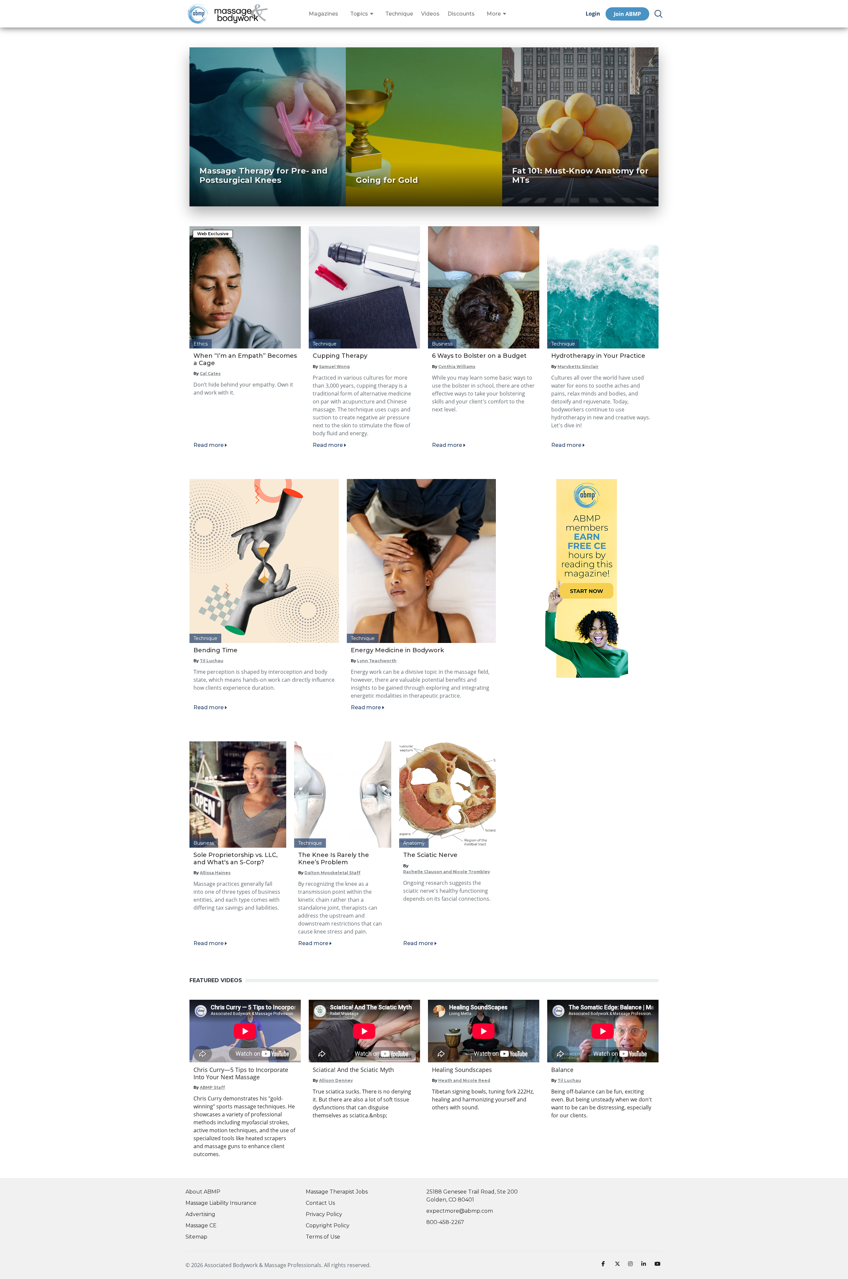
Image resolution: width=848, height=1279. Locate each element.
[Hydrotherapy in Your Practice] (603, 287)
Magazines (323, 14)
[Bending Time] (264, 561)
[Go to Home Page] (241, 14)
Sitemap (196, 1237)
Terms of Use (323, 1237)
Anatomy (414, 843)
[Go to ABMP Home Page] (197, 13)
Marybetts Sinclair (578, 366)
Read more (208, 445)
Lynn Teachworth (377, 660)
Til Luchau (211, 660)
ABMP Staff (212, 1087)
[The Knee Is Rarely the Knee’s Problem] (342, 794)
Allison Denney (336, 1080)
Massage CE (201, 1225)
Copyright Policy (327, 1225)
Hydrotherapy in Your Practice (598, 355)
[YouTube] (658, 1265)
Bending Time (215, 650)
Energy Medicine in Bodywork (397, 650)
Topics (359, 14)
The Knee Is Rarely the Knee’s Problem (333, 858)
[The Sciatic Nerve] (447, 794)
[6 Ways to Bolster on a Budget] (483, 287)
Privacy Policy (324, 1214)
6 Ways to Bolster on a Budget (479, 355)
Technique (399, 14)
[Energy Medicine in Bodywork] (421, 561)
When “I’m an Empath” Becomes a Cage (245, 359)
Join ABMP (627, 14)
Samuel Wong (334, 366)
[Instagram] (632, 1265)
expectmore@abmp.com (459, 1211)
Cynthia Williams (456, 366)
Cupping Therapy (340, 355)
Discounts (461, 14)
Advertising (200, 1214)
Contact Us (320, 1203)
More (494, 14)
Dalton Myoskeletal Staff (332, 872)
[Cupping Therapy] (364, 287)
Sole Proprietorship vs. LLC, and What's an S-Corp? (235, 858)
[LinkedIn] (645, 1265)
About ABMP (203, 1192)
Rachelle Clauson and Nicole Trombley (446, 871)
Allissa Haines (215, 872)
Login (593, 13)
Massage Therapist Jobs (337, 1192)
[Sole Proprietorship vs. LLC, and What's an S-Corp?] (237, 794)
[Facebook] (606, 1265)
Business (442, 344)
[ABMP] (586, 578)
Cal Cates (210, 373)
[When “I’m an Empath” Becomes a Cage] (245, 287)
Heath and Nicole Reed (464, 1080)
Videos (430, 14)
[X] (619, 1265)
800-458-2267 (445, 1222)
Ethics (200, 344)
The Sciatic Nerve (430, 855)
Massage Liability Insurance (221, 1203)
